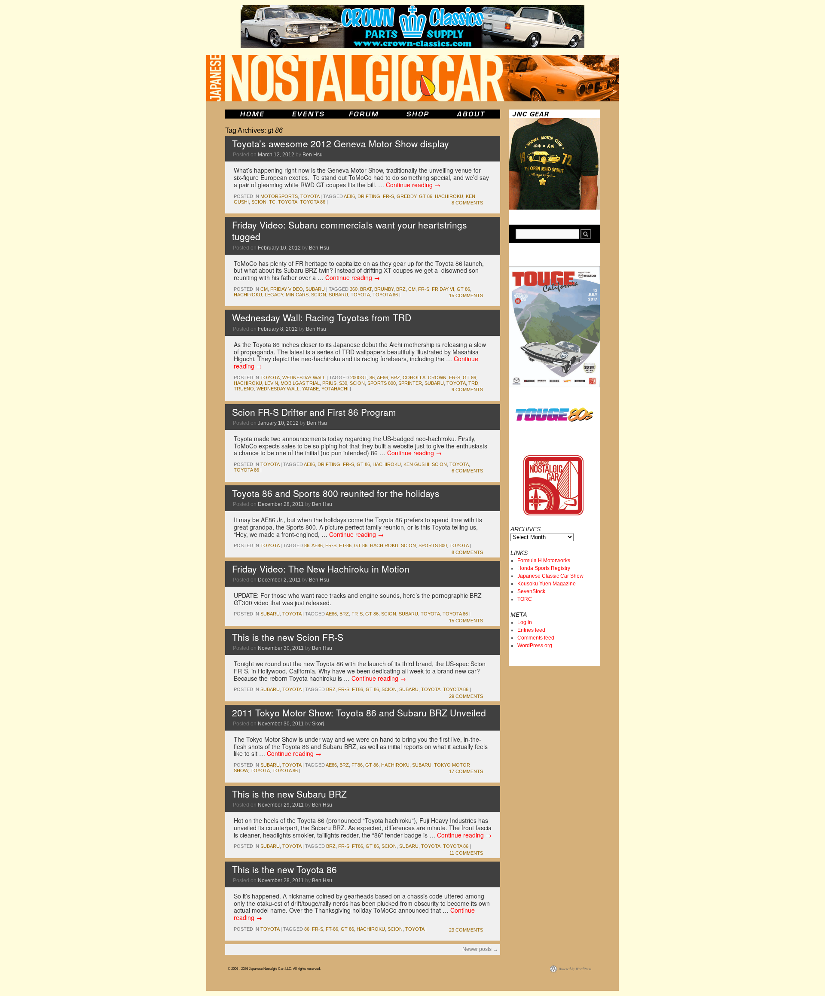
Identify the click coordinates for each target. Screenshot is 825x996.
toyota (309, 196)
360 (354, 289)
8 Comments (467, 202)
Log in (524, 622)
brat (366, 289)
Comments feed (535, 638)
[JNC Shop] (417, 114)
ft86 (357, 689)
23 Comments (466, 929)
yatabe (310, 388)
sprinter (410, 383)
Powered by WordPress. (575, 968)
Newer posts (480, 949)
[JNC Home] (252, 114)
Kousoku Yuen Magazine (546, 584)
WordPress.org (534, 646)
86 (372, 377)
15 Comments (466, 295)
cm (264, 289)
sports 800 (381, 383)
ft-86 (345, 545)
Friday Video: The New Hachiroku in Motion (320, 568)
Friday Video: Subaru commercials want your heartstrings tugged (349, 230)
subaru (315, 289)
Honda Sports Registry (543, 568)
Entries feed (531, 630)
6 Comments (467, 470)
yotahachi (334, 388)
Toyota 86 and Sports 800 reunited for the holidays (336, 493)
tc (272, 201)
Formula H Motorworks (543, 560)
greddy (406, 196)
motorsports (279, 196)
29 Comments (466, 696)
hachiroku (449, 196)
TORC (524, 599)
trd (473, 383)
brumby (384, 289)
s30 (343, 383)
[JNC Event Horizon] (308, 114)
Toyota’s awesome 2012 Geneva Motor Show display (340, 143)
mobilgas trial (300, 383)
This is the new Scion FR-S (287, 636)
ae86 (349, 196)
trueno (244, 388)
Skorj (318, 724)
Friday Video (286, 289)
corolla (414, 377)
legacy (274, 294)
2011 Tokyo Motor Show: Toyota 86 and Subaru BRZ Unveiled (359, 712)
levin (271, 383)
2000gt (358, 377)
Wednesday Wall (303, 377)
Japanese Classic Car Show (550, 576)
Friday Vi (443, 289)
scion (258, 201)
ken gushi (416, 464)
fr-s (388, 196)
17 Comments (466, 771)
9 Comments (467, 389)
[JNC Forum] (364, 114)
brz (401, 289)
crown (437, 377)
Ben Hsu (312, 155)
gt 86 (425, 196)
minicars (297, 294)
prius (329, 383)
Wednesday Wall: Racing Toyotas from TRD (321, 317)
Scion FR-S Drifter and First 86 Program (314, 411)
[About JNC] (471, 114)
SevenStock (531, 591)
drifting (369, 196)
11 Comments (466, 853)
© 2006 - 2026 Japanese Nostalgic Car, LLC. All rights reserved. (274, 969)
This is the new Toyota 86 (284, 869)
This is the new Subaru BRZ (289, 793)
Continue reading (413, 184)
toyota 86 (312, 201)
